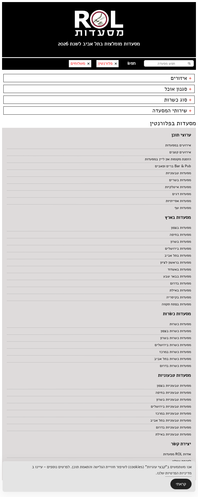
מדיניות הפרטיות (178, 473)
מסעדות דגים (181, 193)
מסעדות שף (183, 207)
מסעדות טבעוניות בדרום (173, 427)
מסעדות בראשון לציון (175, 262)
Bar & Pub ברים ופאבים (173, 166)
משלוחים (78, 63)
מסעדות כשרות (180, 324)
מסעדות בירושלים (178, 248)
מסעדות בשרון (180, 241)
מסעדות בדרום (180, 283)
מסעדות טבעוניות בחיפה (173, 392)
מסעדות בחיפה (180, 234)
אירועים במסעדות (178, 145)
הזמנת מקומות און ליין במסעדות (168, 159)
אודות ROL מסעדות (177, 454)
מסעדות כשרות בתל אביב (172, 358)
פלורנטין (105, 63)
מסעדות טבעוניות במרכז (173, 413)
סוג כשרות (178, 99)
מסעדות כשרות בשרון (175, 337)
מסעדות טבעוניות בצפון (174, 385)
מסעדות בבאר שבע (177, 276)
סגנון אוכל (178, 88)
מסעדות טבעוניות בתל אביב (170, 420)
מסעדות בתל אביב (177, 255)
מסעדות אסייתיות (178, 200)
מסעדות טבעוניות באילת (173, 434)
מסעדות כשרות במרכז (175, 351)
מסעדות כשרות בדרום (175, 365)
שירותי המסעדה (172, 110)
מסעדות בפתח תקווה (176, 304)
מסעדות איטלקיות (178, 186)
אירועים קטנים (180, 152)
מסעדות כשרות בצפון (176, 330)
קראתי (181, 484)
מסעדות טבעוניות (178, 173)
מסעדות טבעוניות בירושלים (171, 406)
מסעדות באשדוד (179, 269)
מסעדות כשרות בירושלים (173, 344)
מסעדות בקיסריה (178, 297)
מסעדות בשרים (180, 180)
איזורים (181, 78)
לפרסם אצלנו (181, 461)
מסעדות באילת (180, 290)
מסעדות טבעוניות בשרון (173, 399)
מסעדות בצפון (181, 227)
